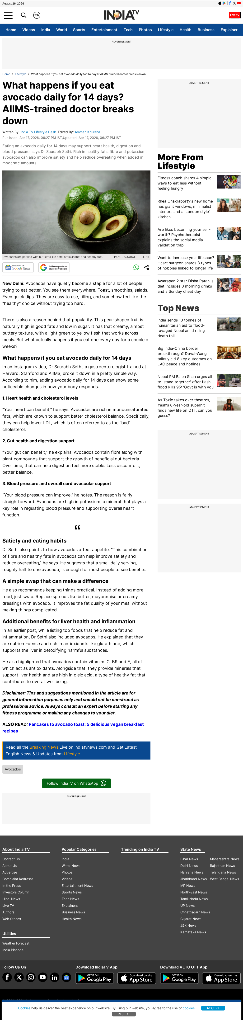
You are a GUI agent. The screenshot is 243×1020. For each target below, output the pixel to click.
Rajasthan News (222, 866)
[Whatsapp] (136, 267)
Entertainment (104, 29)
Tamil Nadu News (194, 899)
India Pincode (12, 950)
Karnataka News (193, 932)
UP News (187, 905)
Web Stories (11, 919)
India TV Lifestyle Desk (38, 132)
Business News (73, 912)
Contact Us (11, 859)
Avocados (13, 769)
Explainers (70, 905)
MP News (187, 885)
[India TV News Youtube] (239, 3)
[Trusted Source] (54, 267)
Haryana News (191, 872)
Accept (213, 1008)
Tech (128, 29)
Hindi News (11, 899)
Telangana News (223, 872)
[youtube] (42, 977)
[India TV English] (121, 15)
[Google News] (18, 267)
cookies (189, 1008)
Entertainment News (77, 885)
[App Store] (136, 978)
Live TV (8, 905)
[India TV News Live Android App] (94, 978)
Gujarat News (190, 919)
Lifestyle (165, 29)
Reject (124, 1014)
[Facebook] (7, 977)
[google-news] (66, 977)
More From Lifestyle (181, 161)
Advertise (9, 872)
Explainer (229, 29)
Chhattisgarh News (195, 912)
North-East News (193, 892)
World (61, 29)
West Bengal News (224, 879)
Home (10, 29)
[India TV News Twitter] (234, 3)
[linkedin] (54, 977)
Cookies (24, 1008)
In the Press (11, 885)
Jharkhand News (193, 879)
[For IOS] (221, 978)
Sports (79, 29)
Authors (8, 912)
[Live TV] (235, 15)
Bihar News (189, 859)
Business (206, 29)
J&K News (188, 925)
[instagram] (31, 977)
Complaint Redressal (18, 879)
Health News (71, 919)
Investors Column (15, 892)
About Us (9, 866)
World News (71, 866)
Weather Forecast (15, 943)
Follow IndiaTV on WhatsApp (72, 783)
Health (186, 29)
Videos (28, 29)
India (45, 29)
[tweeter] (19, 977)
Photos (145, 29)
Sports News (72, 892)
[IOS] (219, 3)
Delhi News (189, 866)
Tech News (70, 899)
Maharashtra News (224, 859)
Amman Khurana (88, 132)
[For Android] (179, 978)
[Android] (224, 3)
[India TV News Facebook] (230, 3)
